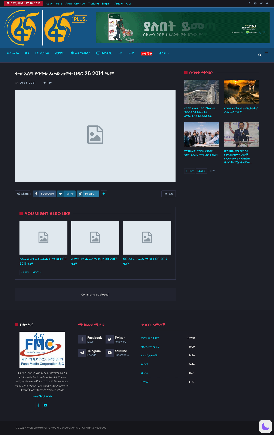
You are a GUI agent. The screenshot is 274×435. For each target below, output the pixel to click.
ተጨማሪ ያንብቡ (42, 396)
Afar (128, 3)
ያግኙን (59, 3)
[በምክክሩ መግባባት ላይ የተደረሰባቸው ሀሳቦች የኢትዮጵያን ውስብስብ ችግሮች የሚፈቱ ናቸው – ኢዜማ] (241, 134)
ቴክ (120, 53)
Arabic (119, 3)
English (106, 3)
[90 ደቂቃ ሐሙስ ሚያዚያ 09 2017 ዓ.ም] (147, 238)
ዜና (27, 53)
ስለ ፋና (49, 3)
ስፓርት (59, 53)
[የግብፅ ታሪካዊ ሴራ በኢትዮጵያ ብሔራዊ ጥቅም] (241, 92)
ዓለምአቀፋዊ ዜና (150, 346)
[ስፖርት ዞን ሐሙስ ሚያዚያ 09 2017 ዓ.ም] (95, 238)
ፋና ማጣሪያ (82, 53)
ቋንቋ (162, 53)
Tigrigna (93, 3)
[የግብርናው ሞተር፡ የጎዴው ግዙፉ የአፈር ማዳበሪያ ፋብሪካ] (201, 134)
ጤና (131, 53)
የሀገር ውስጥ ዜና (150, 337)
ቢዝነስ (44, 53)
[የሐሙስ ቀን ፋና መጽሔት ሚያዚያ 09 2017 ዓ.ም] (43, 238)
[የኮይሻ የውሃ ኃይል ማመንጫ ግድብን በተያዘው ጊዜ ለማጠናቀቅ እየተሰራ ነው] (201, 92)
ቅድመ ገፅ (13, 53)
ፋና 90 (144, 381)
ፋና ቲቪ (106, 53)
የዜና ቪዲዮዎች (149, 355)
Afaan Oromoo (75, 3)
